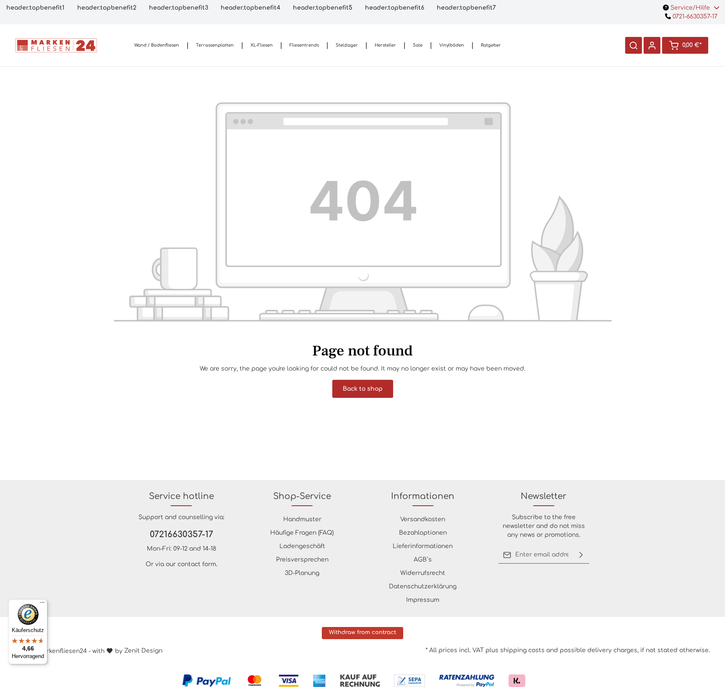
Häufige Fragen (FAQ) (302, 533)
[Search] (633, 45)
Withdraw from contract (362, 632)
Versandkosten (422, 519)
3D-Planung (302, 573)
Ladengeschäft (302, 546)
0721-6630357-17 (694, 16)
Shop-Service (302, 496)
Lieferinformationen (423, 546)
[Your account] (652, 45)
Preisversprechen (302, 559)
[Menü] (42, 604)
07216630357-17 (181, 534)
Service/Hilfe (690, 8)
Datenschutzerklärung (422, 586)
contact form (196, 564)
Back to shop (363, 389)
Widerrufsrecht (422, 573)
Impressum (422, 600)
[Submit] (581, 555)
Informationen (422, 496)
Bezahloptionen (423, 533)
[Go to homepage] (56, 45)
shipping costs (522, 650)
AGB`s (423, 559)
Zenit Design (143, 651)
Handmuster (302, 519)
